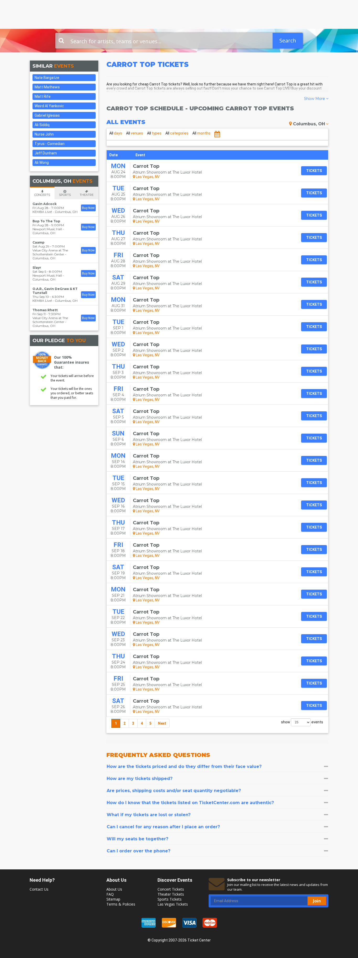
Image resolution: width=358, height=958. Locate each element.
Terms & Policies (120, 904)
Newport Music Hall (47, 229)
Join (317, 901)
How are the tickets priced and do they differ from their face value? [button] (184, 766)
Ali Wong (42, 162)
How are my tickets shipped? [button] (139, 778)
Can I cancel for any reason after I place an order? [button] (163, 826)
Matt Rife (43, 96)
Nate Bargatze (47, 78)
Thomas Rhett (45, 310)
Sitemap (113, 899)
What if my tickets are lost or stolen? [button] (149, 814)
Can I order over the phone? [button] (138, 850)
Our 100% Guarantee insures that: (71, 362)
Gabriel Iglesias (47, 115)
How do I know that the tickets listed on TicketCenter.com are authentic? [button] (190, 802)
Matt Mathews (47, 87)
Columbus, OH (309, 123)
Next (162, 723)
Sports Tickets (170, 899)
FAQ (110, 894)
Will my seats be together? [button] (137, 838)
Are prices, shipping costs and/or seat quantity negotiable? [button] (174, 790)
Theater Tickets (171, 894)
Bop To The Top (46, 221)
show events (302, 722)
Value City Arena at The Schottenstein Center (50, 252)
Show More (315, 98)
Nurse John (44, 134)
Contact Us (39, 889)
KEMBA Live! (42, 212)
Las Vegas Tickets (173, 904)
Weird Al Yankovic (49, 106)
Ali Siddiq (42, 125)
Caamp (38, 242)
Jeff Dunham (46, 153)
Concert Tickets (171, 889)
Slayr (36, 268)
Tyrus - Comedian (49, 144)
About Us (114, 889)
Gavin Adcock (44, 204)
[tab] (217, 766)
